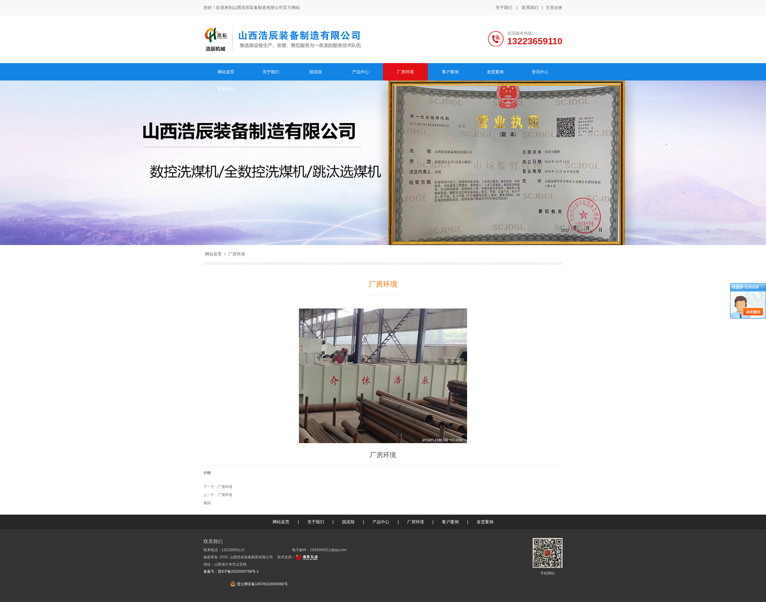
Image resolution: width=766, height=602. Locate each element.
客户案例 (450, 521)
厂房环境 (236, 254)
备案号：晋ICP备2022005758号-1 (231, 571)
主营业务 (554, 7)
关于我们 (504, 7)
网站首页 (213, 254)
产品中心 (381, 521)
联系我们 (530, 7)
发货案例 (485, 521)
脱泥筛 (348, 521)
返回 (207, 503)
